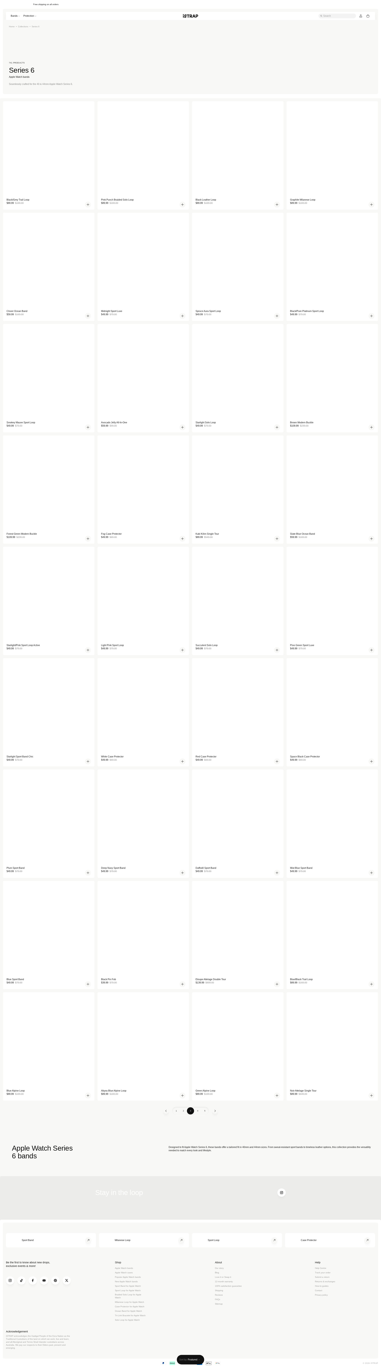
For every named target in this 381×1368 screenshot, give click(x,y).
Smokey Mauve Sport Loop (21, 422)
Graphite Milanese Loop (302, 199)
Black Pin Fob (108, 979)
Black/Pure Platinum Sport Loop (307, 311)
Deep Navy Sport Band (113, 868)
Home (12, 26)
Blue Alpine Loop (16, 1090)
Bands (14, 16)
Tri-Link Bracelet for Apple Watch (130, 1315)
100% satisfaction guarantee (228, 1286)
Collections (23, 26)
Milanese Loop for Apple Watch (129, 1302)
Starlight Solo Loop (206, 422)
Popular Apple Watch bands (128, 1277)
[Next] (215, 1111)
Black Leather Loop (206, 199)
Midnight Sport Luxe (111, 311)
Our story (219, 1268)
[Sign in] (360, 16)
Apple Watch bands (124, 1268)
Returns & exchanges (325, 1281)
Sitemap (219, 1304)
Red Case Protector (206, 756)
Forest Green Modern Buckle (22, 534)
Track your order (323, 1272)
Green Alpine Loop (205, 1090)
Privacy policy (321, 1295)
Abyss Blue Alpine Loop (113, 1090)
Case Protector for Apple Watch (129, 1306)
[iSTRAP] (190, 16)
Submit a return (322, 1277)
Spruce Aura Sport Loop (208, 311)
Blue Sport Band (15, 979)
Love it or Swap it (223, 1277)
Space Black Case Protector (305, 756)
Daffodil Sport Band (206, 868)
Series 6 (35, 26)
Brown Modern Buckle (301, 422)
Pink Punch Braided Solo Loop (117, 199)
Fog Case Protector (111, 534)
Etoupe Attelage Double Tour (211, 979)
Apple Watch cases (124, 1272)
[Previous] (166, 1111)
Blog (217, 1272)
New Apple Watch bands (126, 1281)
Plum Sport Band (16, 868)
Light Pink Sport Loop (112, 645)
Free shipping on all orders (45, 4)
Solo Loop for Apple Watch (127, 1320)
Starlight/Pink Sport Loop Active (23, 645)
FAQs (217, 1299)
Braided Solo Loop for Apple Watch (128, 1296)
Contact (318, 1290)
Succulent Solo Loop (207, 645)
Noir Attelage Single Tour (303, 1090)
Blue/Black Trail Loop (301, 979)
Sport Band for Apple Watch (128, 1286)
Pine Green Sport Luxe (302, 645)
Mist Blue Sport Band (301, 868)
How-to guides (321, 1286)
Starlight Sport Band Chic (20, 756)
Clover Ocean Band (17, 311)
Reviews (219, 1295)
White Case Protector (112, 756)
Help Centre (320, 1268)
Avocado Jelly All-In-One (114, 422)
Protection (28, 16)
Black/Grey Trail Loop (18, 199)
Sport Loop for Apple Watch (128, 1290)
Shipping (219, 1290)
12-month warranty (224, 1281)
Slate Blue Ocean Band (302, 534)
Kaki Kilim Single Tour (207, 534)
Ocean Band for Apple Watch (128, 1311)
